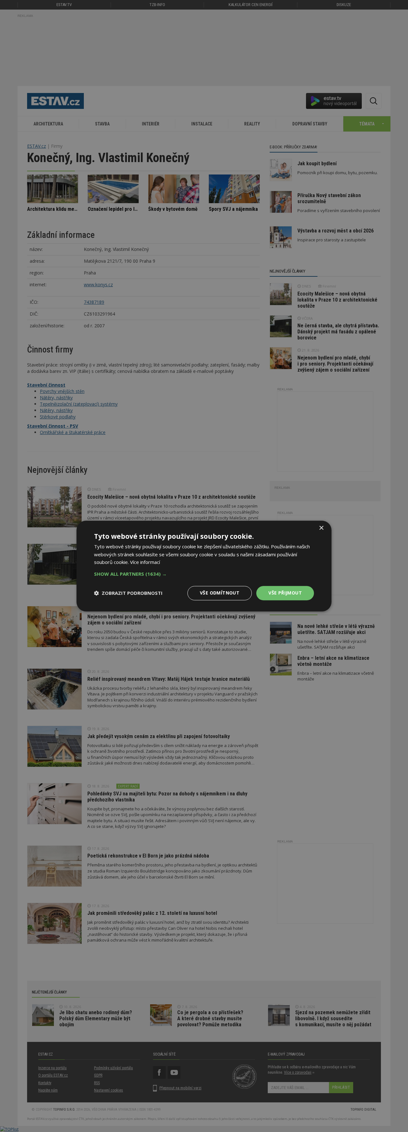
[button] (204, 574)
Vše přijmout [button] (285, 593)
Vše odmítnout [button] (219, 593)
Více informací (145, 562)
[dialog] (204, 566)
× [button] (321, 528)
